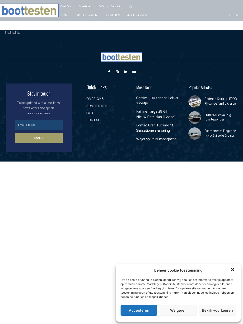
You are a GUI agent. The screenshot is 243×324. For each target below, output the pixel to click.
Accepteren (139, 310)
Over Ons (95, 99)
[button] (233, 270)
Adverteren (97, 106)
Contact (94, 120)
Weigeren (178, 310)
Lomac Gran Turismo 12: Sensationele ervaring (155, 128)
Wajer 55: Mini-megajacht (156, 139)
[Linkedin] (126, 72)
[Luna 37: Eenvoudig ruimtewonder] (194, 117)
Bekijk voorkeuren (217, 310)
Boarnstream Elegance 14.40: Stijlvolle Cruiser (220, 133)
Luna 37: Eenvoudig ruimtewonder (218, 117)
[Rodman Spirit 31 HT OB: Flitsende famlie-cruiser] (194, 101)
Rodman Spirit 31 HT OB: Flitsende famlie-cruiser (221, 101)
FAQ (89, 113)
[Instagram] (236, 15)
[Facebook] (229, 15)
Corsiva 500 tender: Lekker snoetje (157, 100)
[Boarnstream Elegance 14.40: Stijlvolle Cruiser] (194, 133)
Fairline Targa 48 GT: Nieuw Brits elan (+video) (155, 114)
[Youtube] (134, 72)
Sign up (39, 138)
